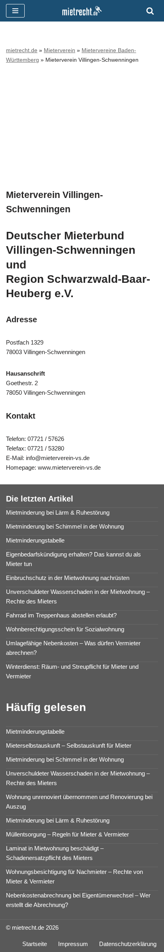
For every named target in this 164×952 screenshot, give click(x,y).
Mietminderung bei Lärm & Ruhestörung (57, 512)
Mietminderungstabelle (35, 540)
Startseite (34, 943)
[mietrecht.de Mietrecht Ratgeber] (82, 11)
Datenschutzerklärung (127, 943)
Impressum (73, 943)
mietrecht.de (21, 50)
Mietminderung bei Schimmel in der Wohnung (65, 526)
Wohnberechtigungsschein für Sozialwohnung (65, 629)
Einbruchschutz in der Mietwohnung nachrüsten (67, 577)
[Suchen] (150, 11)
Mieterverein (59, 50)
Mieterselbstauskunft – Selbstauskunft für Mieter (68, 745)
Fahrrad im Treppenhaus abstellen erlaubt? (61, 615)
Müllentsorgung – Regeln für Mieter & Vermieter (67, 834)
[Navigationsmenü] (15, 11)
